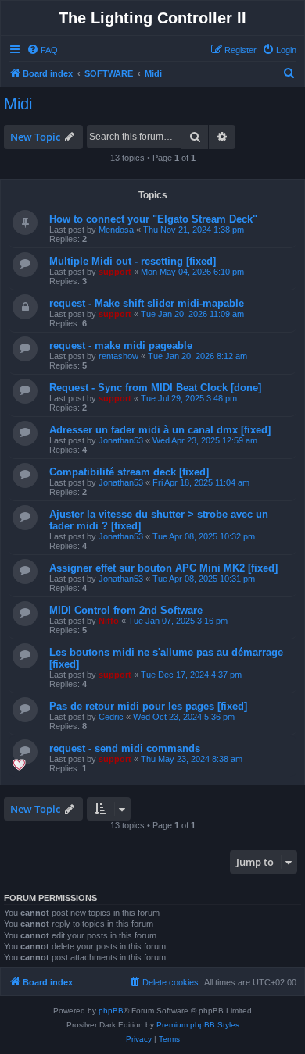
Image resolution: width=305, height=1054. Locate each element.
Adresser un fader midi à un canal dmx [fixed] (160, 430)
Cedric (111, 716)
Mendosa (116, 229)
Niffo (109, 620)
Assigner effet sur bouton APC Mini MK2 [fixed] (163, 568)
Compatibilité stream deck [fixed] (129, 472)
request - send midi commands (124, 748)
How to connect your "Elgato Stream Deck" (153, 219)
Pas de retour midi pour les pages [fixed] (148, 706)
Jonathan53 (121, 440)
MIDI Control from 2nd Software (126, 610)
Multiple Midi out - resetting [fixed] (132, 261)
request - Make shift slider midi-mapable (146, 303)
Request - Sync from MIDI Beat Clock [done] (155, 387)
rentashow (118, 356)
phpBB (111, 1010)
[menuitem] (42, 50)
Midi (18, 103)
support (115, 271)
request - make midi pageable (120, 345)
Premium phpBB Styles (197, 1024)
